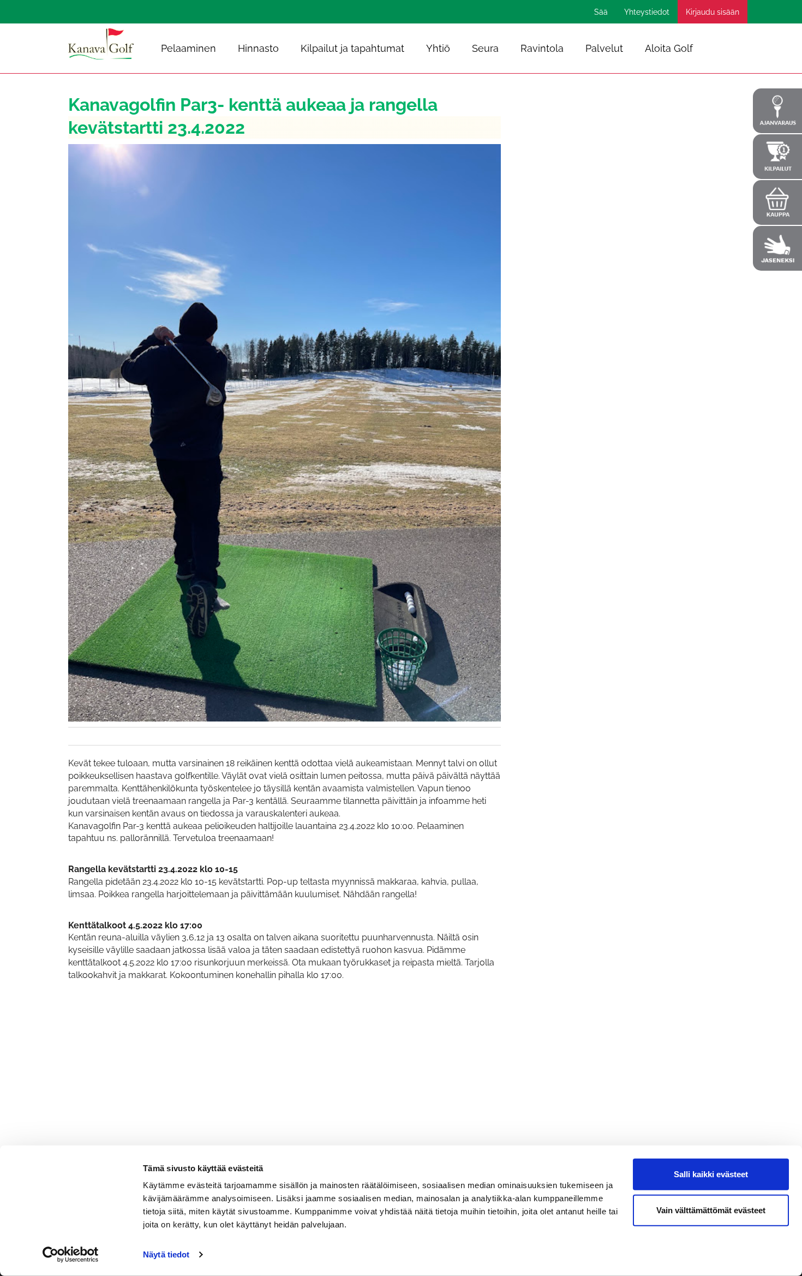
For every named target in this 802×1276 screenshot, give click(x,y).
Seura (485, 48)
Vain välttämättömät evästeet (710, 1209)
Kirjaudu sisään (712, 12)
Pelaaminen (188, 48)
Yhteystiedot (646, 12)
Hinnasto (258, 48)
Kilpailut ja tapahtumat (352, 48)
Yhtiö (438, 48)
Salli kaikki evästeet (711, 1174)
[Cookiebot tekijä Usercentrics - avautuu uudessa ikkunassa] (70, 1255)
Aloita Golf (669, 48)
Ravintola (542, 48)
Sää (601, 12)
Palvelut (604, 48)
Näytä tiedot (166, 1254)
